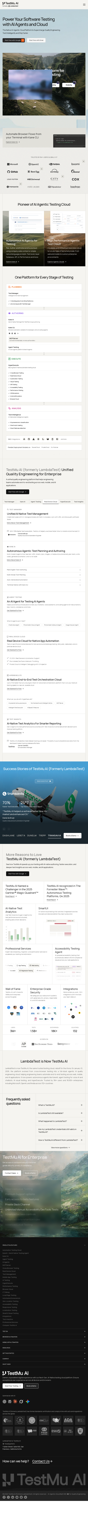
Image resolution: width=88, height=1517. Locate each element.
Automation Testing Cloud (12, 1250)
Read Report (10, 896)
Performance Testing (10, 1286)
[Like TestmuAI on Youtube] (16, 1497)
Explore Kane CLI (12, 142)
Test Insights (78, 502)
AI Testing (6, 1280)
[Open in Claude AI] (15, 1401)
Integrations (7, 1316)
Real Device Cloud (50, 502)
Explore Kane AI (11, 262)
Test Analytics (8, 1319)
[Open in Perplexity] (10, 1401)
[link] (10, 4)
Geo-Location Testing (10, 1301)
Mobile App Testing (10, 1277)
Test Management (9, 1274)
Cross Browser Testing (11, 1268)
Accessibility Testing (10, 1304)
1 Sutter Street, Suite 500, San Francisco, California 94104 (13, 1448)
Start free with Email (36, 40)
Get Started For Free (14, 610)
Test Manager (9, 502)
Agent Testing (36, 502)
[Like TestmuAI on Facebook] (4, 1497)
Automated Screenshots (11, 1298)
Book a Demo (71, 835)
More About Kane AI (14, 560)
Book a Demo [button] (31, 1386)
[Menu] (84, 4)
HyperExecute (65, 502)
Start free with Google (13, 40)
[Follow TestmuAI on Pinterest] (25, 1497)
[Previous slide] (4, 829)
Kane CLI (6, 1256)
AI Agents (6, 1262)
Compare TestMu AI (10, 1325)
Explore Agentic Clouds (56, 262)
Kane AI (22, 502)
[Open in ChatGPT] (4, 1401)
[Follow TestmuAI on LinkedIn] (12, 1497)
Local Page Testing (9, 1295)
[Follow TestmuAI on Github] (21, 1497)
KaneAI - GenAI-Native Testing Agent (16, 1253)
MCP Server (7, 1265)
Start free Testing (11, 1386)
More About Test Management (18, 523)
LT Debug (6, 1292)
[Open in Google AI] (27, 1401)
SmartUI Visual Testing (10, 1313)
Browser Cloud (8, 1289)
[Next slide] (8, 829)
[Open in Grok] (21, 1401)
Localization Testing (10, 1310)
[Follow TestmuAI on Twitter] (8, 1497)
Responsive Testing (10, 1307)
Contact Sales (10, 1173)
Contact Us (41, 1461)
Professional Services (10, 1322)
